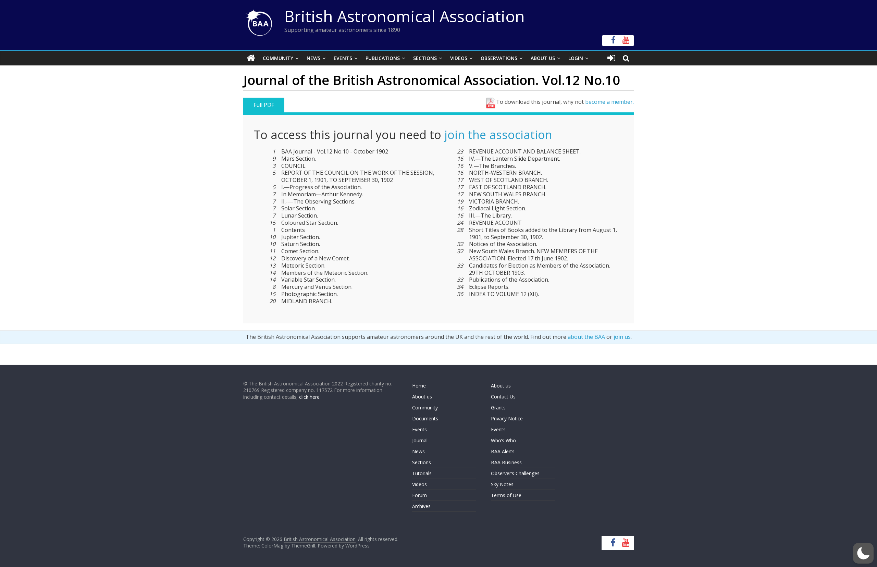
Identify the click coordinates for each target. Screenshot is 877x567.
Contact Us (503, 396)
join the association (498, 135)
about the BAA (586, 337)
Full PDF (264, 105)
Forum (419, 495)
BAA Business (506, 462)
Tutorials (422, 473)
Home (419, 385)
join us (622, 337)
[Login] (611, 58)
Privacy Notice (507, 418)
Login (575, 58)
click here (309, 397)
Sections (425, 58)
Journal (420, 440)
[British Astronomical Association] (251, 58)
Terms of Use (506, 495)
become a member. (609, 102)
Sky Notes (502, 484)
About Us (543, 58)
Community (278, 58)
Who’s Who (503, 440)
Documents (425, 418)
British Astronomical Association (404, 16)
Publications (383, 58)
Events (343, 58)
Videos (458, 58)
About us (422, 396)
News (313, 58)
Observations (499, 58)
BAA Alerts (503, 451)
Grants (498, 407)
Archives (421, 506)
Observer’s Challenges (515, 473)
